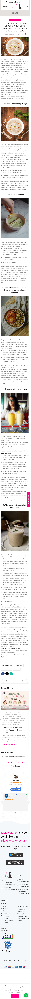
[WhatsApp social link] (11, 673)
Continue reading (8, 744)
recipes (17, 669)
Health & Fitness (15, 20)
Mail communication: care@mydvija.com (9, 882)
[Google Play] (16, 855)
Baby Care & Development (9, 712)
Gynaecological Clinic (8, 720)
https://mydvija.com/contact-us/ (10, 648)
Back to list (14, 681)
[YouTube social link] (9, 951)
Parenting (9, 722)
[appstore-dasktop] (15, 862)
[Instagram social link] (7, 951)
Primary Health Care (18, 722)
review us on (15, 789)
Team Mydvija (9, 707)
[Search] (27, 6)
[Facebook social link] (3, 673)
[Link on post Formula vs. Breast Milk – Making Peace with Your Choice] (15, 700)
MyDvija (16, 780)
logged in (11, 756)
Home (4, 903)
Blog (4, 911)
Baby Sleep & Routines (14, 716)
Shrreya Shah (10, 34)
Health (16, 720)
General (13, 718)
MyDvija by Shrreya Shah (14, 960)
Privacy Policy (22, 914)
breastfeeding (7, 665)
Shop (4, 906)
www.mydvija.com (6, 453)
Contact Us (6, 913)
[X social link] (7, 673)
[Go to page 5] (15, 812)
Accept (15, 996)
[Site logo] (17, 6)
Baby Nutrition (14, 714)
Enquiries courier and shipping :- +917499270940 (24, 891)
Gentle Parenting (20, 718)
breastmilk (19, 665)
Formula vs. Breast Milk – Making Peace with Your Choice (13, 730)
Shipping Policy (22, 916)
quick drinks (6, 669)
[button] (29, 719)
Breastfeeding (6, 718)
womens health (6, 724)
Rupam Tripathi (14, 795)
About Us (5, 908)
